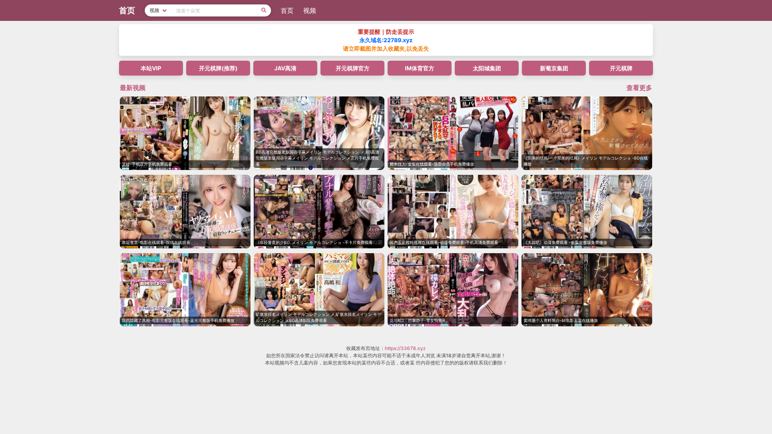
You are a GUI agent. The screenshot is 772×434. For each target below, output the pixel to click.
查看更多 (639, 88)
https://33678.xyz (405, 348)
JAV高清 (285, 68)
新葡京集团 (554, 68)
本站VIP (151, 68)
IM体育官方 (419, 68)
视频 (309, 10)
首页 (287, 10)
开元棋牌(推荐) (218, 68)
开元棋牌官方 (353, 68)
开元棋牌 (621, 68)
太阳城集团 (487, 68)
